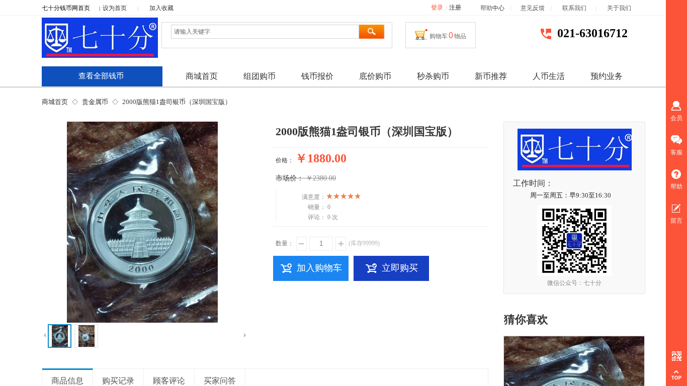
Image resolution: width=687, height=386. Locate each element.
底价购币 (375, 76)
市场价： (290, 178)
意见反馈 (533, 8)
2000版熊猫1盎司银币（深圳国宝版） (176, 102)
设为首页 (115, 8)
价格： (285, 160)
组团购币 (259, 76)
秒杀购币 (433, 76)
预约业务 (606, 76)
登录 (437, 7)
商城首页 (55, 102)
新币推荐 (491, 76)
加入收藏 (161, 8)
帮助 (486, 8)
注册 (455, 7)
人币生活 (549, 76)
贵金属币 (95, 102)
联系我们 (578, 8)
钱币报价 (317, 76)
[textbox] (265, 32)
